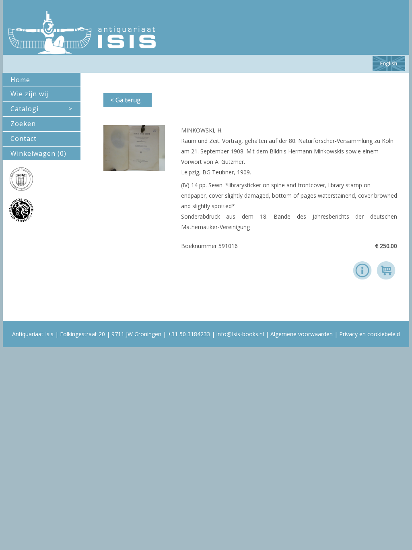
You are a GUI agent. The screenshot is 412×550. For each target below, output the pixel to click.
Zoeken (23, 123)
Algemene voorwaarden (301, 334)
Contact (23, 138)
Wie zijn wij (29, 93)
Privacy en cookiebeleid (369, 334)
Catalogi (41, 108)
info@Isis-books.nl (240, 334)
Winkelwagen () (38, 153)
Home (20, 79)
